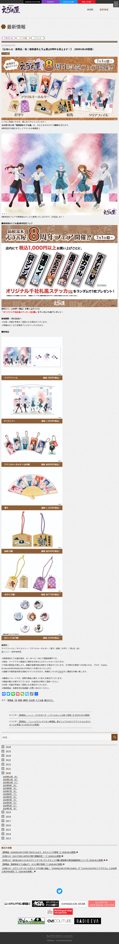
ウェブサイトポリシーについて (59, 935)
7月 (15, 700)
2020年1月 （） (10, 808)
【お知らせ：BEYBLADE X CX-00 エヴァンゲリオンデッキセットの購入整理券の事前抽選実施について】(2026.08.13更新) (52, 860)
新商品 (10, 700)
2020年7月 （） (10, 791)
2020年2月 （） (10, 805)
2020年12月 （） (10, 776)
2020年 (32, 700)
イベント (62, 856)
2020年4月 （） (10, 799)
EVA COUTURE (68, 2)
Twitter (59, 891)
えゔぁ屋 (5, 53)
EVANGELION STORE (32, 2)
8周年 (25, 700)
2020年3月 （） (10, 802)
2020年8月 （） (10, 788)
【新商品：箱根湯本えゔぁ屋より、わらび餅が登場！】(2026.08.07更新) (31, 864)
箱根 (20, 700)
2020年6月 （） (10, 794)
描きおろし (49, 700)
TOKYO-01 (77, 852)
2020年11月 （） (10, 779)
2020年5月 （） (10, 797)
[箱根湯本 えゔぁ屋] (11, 9)
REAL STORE (86, 2)
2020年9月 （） (10, 785)
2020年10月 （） (10, 782)
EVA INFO (50, 2)
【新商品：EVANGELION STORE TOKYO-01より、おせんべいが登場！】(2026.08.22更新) (38, 852)
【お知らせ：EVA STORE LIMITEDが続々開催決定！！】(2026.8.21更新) (31, 856)
